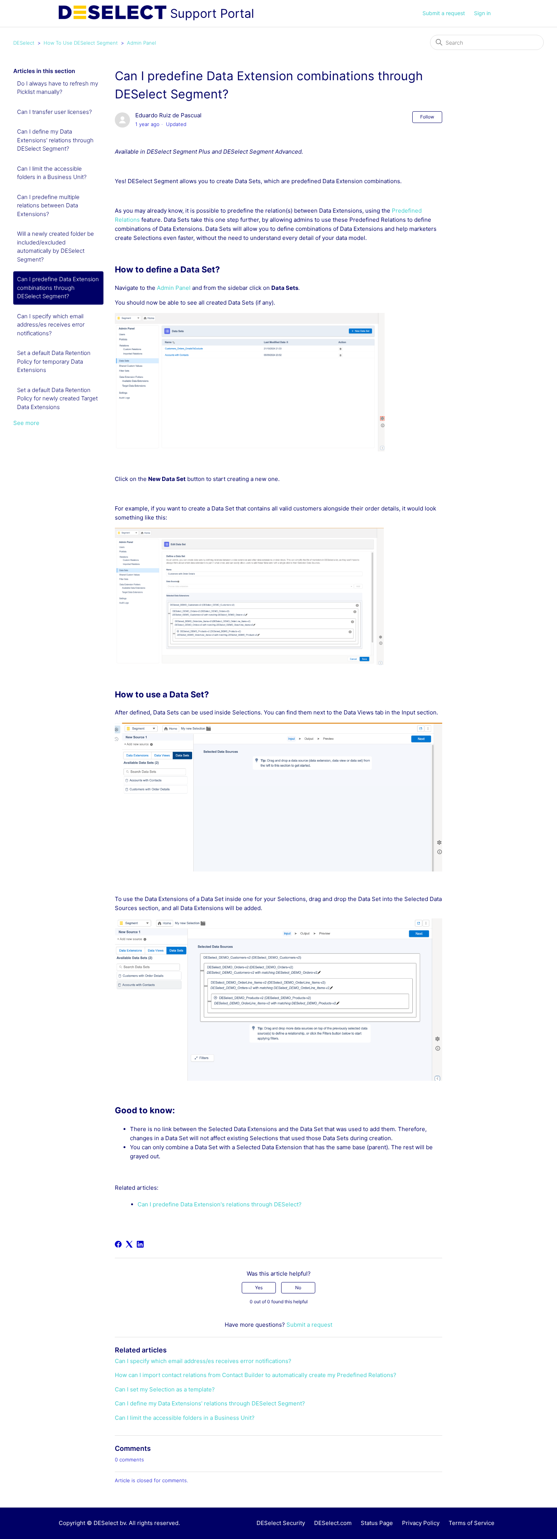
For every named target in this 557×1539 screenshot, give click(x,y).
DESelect (23, 43)
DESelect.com (333, 1523)
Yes (259, 1287)
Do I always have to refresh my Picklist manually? (57, 88)
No (298, 1287)
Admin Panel (141, 43)
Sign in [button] (482, 13)
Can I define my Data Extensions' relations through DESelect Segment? (55, 140)
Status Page (377, 1523)
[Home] (112, 13)
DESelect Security (281, 1523)
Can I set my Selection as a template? (165, 1389)
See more (26, 422)
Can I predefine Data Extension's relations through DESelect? (220, 1204)
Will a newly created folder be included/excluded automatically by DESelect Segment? (55, 246)
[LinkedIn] (140, 1244)
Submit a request (443, 13)
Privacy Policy (421, 1523)
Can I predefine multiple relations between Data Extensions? (48, 205)
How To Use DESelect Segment (81, 43)
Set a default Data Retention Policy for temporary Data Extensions (54, 361)
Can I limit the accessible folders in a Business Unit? (51, 173)
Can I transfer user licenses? (54, 111)
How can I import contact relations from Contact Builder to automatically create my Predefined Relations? (255, 1375)
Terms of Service (471, 1523)
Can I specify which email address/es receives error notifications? (50, 325)
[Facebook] (118, 1244)
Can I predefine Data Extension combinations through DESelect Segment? (58, 287)
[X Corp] (129, 1244)
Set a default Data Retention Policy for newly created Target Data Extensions (57, 398)
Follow (427, 117)
